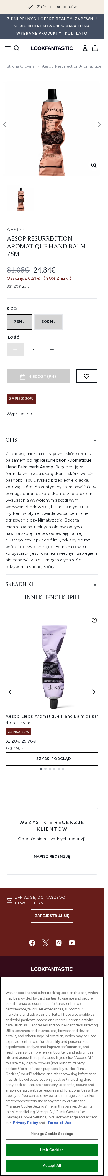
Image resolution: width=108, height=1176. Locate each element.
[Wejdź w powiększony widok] (93, 165)
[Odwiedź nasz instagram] (58, 942)
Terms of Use (59, 1123)
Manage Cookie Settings (52, 1134)
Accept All (52, 1166)
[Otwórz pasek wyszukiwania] (16, 48)
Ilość (13, 337)
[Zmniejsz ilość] (15, 349)
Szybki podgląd (53, 758)
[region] (52, 1076)
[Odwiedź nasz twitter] (45, 942)
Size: (12, 308)
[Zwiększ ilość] (51, 349)
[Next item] (93, 691)
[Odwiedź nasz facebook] (32, 942)
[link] (85, 48)
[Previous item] (10, 691)
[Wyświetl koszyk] (95, 48)
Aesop (16, 230)
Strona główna (21, 66)
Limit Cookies (52, 1150)
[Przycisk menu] (6, 48)
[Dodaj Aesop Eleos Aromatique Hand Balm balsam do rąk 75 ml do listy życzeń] (94, 620)
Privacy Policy (25, 1123)
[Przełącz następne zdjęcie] (99, 124)
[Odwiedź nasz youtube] (72, 942)
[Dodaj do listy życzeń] (86, 376)
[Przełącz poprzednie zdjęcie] (4, 124)
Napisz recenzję (52, 856)
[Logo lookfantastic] (52, 48)
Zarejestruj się (52, 915)
